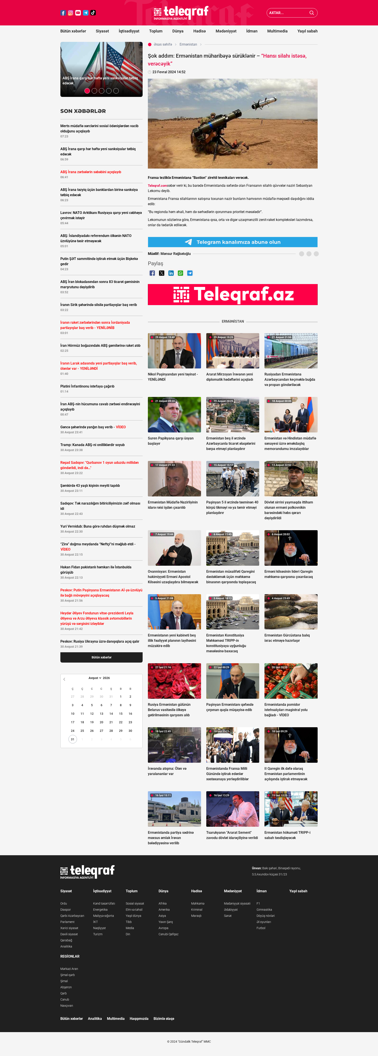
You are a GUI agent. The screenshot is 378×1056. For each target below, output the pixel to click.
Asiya (162, 915)
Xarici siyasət (69, 928)
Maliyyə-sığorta (103, 915)
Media (130, 928)
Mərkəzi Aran (69, 969)
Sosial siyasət (135, 903)
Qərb (63, 993)
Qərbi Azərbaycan (72, 915)
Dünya (178, 31)
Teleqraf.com (157, 186)
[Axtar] (312, 13)
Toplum (156, 31)
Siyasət (102, 31)
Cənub (64, 999)
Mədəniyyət (226, 31)
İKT (95, 922)
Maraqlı (196, 915)
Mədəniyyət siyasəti (237, 903)
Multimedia (277, 31)
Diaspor (65, 909)
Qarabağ (66, 940)
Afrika (163, 903)
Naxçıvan (66, 1005)
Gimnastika (264, 909)
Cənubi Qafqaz (168, 934)
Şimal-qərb (67, 975)
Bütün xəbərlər (73, 31)
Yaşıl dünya (133, 915)
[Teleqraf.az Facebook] (63, 13)
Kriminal (196, 909)
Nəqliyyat (99, 928)
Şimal (64, 981)
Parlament (67, 922)
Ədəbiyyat (231, 909)
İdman (251, 31)
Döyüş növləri (266, 915)
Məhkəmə (197, 903)
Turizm (97, 934)
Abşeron (66, 987)
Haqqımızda (139, 1019)
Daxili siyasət (69, 934)
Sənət (228, 915)
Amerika (164, 909)
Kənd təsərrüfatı (104, 903)
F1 (258, 903)
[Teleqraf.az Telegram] (86, 13)
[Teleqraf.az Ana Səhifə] (181, 13)
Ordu (63, 903)
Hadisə (199, 31)
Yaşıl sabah (308, 31)
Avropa (163, 928)
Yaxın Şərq (166, 922)
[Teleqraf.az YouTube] (78, 13)
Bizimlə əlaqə (164, 1019)
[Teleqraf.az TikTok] (93, 13)
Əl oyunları (264, 922)
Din (128, 934)
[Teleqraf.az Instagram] (71, 13)
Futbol (261, 928)
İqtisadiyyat (129, 31)
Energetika (100, 909)
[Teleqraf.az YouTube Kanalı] (233, 294)
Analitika (66, 946)
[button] (87, 91)
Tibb (129, 922)
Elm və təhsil (134, 909)
